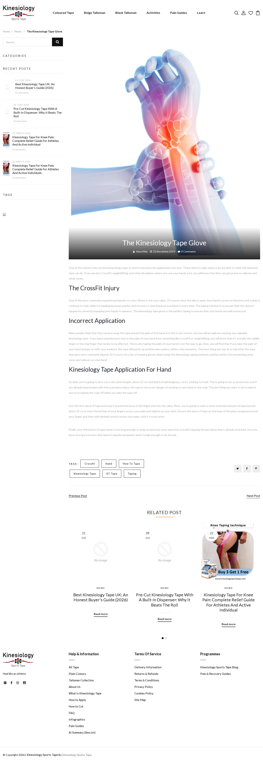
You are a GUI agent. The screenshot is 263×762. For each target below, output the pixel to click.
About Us (74, 686)
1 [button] (163, 638)
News (18, 31)
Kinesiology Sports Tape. (77, 754)
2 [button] (166, 638)
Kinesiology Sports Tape (42, 754)
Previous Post (78, 495)
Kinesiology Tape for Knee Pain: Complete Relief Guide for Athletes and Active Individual (35, 140)
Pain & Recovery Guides (215, 673)
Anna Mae (141, 251)
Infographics (77, 719)
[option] (101, 567)
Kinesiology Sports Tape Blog (219, 667)
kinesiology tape (85, 473)
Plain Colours (77, 673)
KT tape (111, 473)
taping (132, 473)
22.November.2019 (164, 251)
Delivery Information (148, 667)
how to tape (131, 463)
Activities (153, 12)
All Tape (74, 667)
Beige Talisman (94, 12)
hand (109, 463)
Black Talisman (126, 12)
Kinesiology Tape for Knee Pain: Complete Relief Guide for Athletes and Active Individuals (35, 169)
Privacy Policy (143, 686)
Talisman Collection (81, 680)
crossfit (90, 463)
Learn (201, 12)
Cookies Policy (143, 693)
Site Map (140, 700)
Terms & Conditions (146, 680)
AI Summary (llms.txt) (82, 732)
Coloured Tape (63, 12)
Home (6, 31)
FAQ (72, 713)
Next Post (253, 495)
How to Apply (77, 700)
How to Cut (76, 706)
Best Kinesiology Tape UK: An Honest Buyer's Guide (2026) (35, 85)
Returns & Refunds (146, 673)
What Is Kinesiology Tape (85, 693)
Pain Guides (178, 12)
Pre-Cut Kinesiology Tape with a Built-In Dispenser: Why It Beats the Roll (37, 112)
